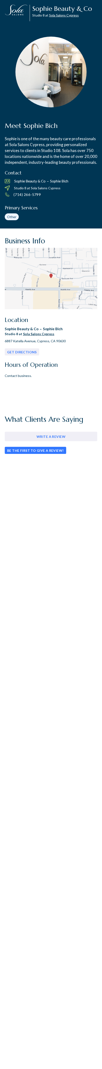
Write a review (51, 437)
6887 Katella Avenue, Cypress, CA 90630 (35, 341)
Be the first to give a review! (35, 450)
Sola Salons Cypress (64, 15)
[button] (23, 194)
